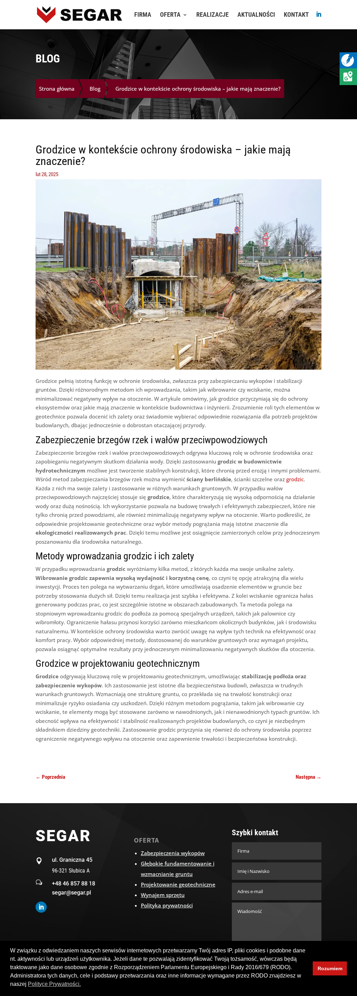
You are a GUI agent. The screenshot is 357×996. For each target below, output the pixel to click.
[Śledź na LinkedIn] (41, 907)
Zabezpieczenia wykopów (173, 853)
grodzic (295, 479)
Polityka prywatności (167, 905)
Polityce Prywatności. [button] (54, 984)
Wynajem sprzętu (163, 894)
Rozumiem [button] (330, 968)
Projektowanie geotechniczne (178, 884)
